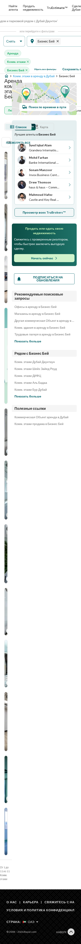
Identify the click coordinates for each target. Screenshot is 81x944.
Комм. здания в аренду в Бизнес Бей (39, 327)
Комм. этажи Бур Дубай (30, 389)
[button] (14, 41)
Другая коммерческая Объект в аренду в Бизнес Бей (44, 320)
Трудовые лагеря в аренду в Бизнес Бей (42, 334)
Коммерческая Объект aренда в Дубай (41, 417)
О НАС (11, 902)
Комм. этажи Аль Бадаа (30, 382)
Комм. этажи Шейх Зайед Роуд (35, 369)
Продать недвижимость (33, 7)
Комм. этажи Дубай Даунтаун (34, 362)
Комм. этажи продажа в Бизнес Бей (39, 424)
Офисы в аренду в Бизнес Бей (35, 307)
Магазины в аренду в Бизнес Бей (37, 313)
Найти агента (13, 7)
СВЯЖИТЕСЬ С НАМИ (61, 902)
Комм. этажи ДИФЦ (27, 375)
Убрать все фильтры (45, 69)
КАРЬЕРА (30, 902)
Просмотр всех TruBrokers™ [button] (44, 212)
